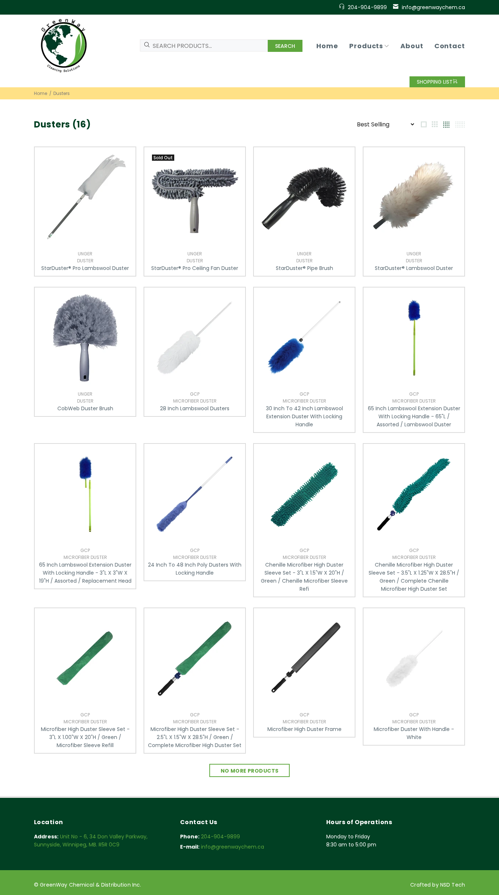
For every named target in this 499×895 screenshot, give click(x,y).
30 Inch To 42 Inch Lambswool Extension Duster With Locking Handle (304, 416)
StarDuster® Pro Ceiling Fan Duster (194, 268)
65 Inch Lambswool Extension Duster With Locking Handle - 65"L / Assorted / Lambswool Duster (414, 416)
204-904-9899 (367, 7)
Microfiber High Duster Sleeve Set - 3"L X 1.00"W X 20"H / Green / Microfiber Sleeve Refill (85, 737)
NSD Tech (452, 884)
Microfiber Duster (195, 401)
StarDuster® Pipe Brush (304, 268)
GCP (194, 394)
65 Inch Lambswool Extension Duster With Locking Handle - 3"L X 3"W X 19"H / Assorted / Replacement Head (85, 572)
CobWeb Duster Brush (85, 408)
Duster (85, 261)
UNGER (85, 254)
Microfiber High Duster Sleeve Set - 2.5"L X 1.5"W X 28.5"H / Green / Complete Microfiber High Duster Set (194, 737)
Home (40, 93)
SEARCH (285, 46)
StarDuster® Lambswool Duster (414, 268)
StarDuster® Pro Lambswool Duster (85, 268)
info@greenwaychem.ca (433, 7)
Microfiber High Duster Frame (304, 729)
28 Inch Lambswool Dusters (194, 408)
